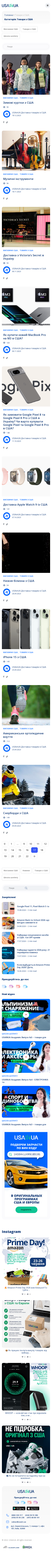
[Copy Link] (7, 122)
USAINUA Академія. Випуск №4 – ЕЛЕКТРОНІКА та (25, 1081)
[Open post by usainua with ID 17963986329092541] (26, 1324)
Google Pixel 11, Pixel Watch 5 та (33, 906)
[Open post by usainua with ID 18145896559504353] (26, 1386)
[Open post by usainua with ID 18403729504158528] (26, 1261)
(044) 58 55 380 (31, 1515)
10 (30, 843)
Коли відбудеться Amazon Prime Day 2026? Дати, (33, 966)
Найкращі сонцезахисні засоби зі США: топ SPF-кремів (33, 936)
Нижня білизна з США (18, 581)
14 (12, 850)
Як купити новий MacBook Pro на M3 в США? (24, 336)
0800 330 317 (17, 1515)
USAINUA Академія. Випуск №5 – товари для (24, 1037)
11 (38, 843)
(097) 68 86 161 (33, 1517)
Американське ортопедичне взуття (23, 735)
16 (27, 850)
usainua (25, 1240)
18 (42, 850)
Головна (8, 15)
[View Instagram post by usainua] (47, 1282)
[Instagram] (35, 1502)
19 (5, 856)
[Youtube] (29, 1502)
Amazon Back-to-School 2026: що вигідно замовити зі (33, 921)
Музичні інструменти (18, 179)
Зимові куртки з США (18, 102)
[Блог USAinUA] (10, 5)
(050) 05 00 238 (17, 1517)
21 (20, 856)
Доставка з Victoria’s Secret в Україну (23, 256)
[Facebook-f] (17, 1502)
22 (27, 856)
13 (5, 850)
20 (12, 856)
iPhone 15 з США (14, 657)
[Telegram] (23, 1502)
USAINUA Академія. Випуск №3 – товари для (24, 1124)
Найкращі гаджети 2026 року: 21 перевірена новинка (33, 951)
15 (20, 850)
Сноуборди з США (15, 813)
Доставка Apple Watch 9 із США (25, 504)
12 (45, 843)
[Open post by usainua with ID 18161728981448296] (26, 1449)
